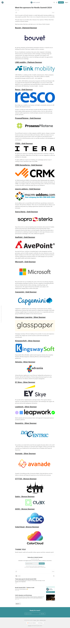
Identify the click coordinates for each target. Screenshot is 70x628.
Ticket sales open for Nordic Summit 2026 (25, 579)
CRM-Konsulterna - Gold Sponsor (28, 165)
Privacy (34, 620)
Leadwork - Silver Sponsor (26, 407)
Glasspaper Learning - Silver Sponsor (30, 317)
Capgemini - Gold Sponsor (26, 292)
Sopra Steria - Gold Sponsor (26, 212)
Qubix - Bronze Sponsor (25, 496)
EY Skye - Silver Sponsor (25, 382)
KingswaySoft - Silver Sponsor (27, 341)
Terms (38, 620)
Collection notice (43, 620)
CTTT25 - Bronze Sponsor (26, 479)
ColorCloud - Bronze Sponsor (27, 527)
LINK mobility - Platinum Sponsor (28, 62)
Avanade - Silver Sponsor (25, 453)
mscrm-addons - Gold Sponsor (27, 189)
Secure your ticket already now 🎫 (21, 589)
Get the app (40, 622)
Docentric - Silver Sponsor (26, 423)
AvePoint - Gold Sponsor (25, 237)
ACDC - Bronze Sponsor (25, 509)
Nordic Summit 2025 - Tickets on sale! (24, 587)
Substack (29, 625)
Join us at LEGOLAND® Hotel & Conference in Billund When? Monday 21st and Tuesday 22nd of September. (30, 581)
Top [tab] (16, 575)
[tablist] (18, 576)
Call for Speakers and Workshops (23, 595)
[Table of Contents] (1, 314)
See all (17, 603)
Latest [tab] (19, 575)
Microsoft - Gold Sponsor (25, 262)
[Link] (13, 28)
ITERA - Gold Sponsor (24, 143)
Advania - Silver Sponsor (25, 362)
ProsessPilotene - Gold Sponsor (28, 118)
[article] (35, 582)
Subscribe (61, 2)
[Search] (54, 2)
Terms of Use (40, 566)
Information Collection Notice (34, 567)
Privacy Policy (43, 567)
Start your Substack (32, 622)
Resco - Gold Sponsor (24, 90)
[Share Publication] (56, 2)
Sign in (66, 2)
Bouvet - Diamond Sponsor (26, 28)
